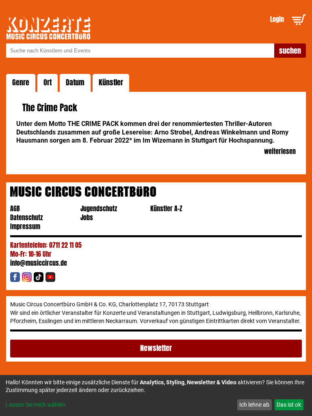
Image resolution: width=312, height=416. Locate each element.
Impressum (25, 226)
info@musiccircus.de (38, 263)
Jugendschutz (98, 208)
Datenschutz (26, 217)
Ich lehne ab (254, 404)
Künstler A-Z (166, 208)
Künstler (111, 82)
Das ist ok (289, 404)
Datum (75, 82)
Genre (20, 82)
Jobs (86, 217)
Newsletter (156, 348)
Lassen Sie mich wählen (35, 404)
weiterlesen (279, 151)
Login (277, 19)
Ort (47, 82)
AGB (15, 208)
